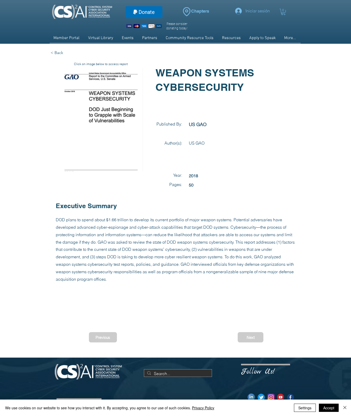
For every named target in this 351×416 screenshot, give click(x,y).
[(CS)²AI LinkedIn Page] (251, 397)
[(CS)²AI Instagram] (271, 397)
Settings (304, 407)
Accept (328, 407)
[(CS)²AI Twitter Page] (261, 397)
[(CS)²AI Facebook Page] (290, 397)
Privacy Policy (203, 407)
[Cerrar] (345, 408)
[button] (283, 12)
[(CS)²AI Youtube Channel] (281, 397)
